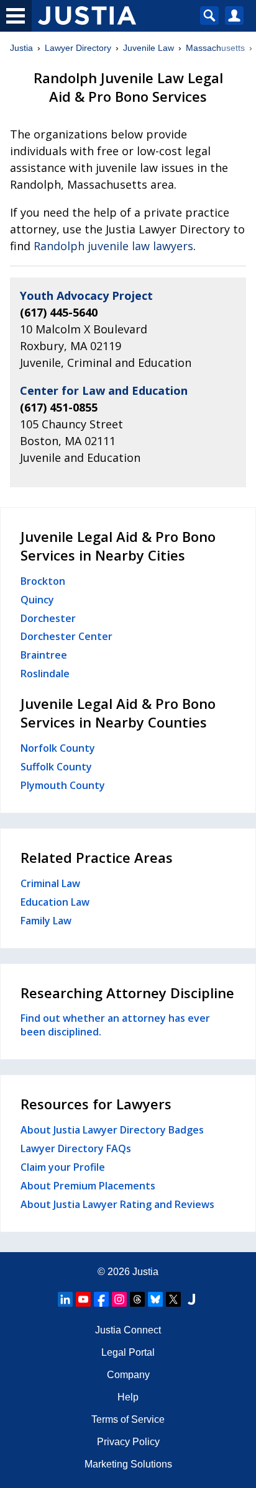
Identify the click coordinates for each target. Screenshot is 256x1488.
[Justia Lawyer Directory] (191, 1299)
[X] (173, 1299)
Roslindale (45, 673)
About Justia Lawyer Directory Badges (112, 1130)
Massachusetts (215, 48)
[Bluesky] (155, 1299)
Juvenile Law (148, 48)
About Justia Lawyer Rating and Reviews (117, 1204)
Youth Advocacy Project (86, 295)
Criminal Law (50, 883)
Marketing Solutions (128, 1464)
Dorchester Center (66, 636)
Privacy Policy (128, 1441)
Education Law (55, 902)
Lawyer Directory (78, 48)
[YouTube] (83, 1299)
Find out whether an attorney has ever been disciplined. (115, 1025)
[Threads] (137, 1299)
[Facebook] (101, 1299)
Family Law (46, 920)
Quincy (37, 599)
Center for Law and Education (104, 390)
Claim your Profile (63, 1167)
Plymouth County (63, 785)
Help (128, 1397)
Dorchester (48, 618)
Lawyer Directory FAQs (76, 1148)
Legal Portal (128, 1352)
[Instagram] (119, 1299)
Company (128, 1374)
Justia (21, 48)
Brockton (43, 581)
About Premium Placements (88, 1186)
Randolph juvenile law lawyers (113, 245)
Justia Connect (128, 1330)
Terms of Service (128, 1419)
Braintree (44, 655)
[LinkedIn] (65, 1299)
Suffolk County (56, 766)
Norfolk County (58, 748)
